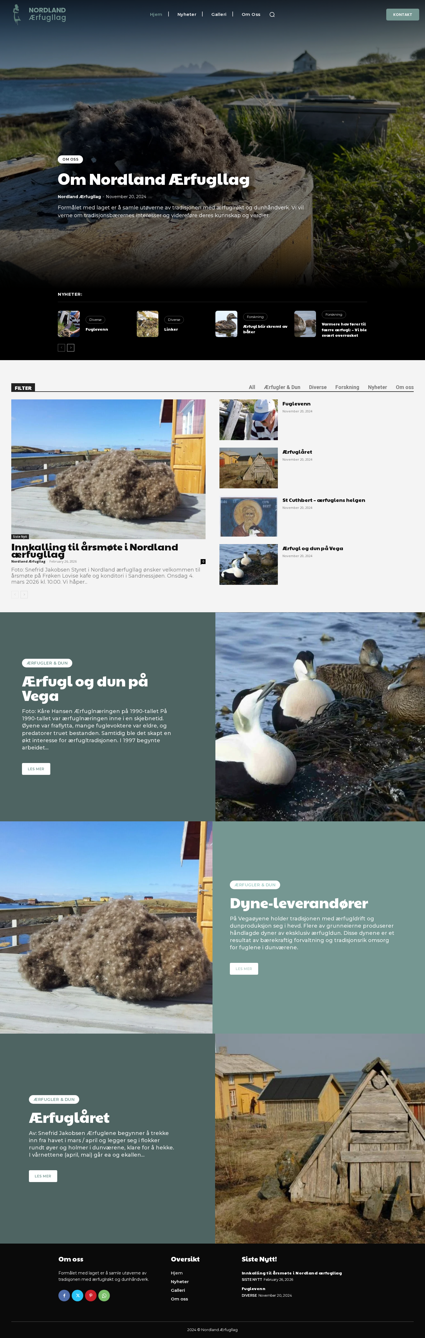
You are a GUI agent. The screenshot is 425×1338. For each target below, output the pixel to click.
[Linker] (148, 324)
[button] (272, 14)
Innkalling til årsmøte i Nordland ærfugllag (94, 550)
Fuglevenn (97, 329)
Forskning (255, 317)
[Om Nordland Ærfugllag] (212, 144)
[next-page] (70, 347)
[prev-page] (61, 347)
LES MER (36, 769)
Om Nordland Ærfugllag (154, 178)
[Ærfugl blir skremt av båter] (226, 324)
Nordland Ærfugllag (79, 196)
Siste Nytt (20, 537)
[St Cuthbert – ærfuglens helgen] (248, 516)
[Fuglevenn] (69, 324)
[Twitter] (77, 1295)
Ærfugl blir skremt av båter (265, 329)
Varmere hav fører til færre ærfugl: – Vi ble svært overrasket (344, 329)
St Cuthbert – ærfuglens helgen (323, 499)
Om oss (70, 159)
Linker (171, 329)
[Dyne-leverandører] (106, 927)
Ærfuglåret (297, 451)
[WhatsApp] (104, 1295)
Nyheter (377, 387)
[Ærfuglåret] (248, 468)
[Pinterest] (91, 1295)
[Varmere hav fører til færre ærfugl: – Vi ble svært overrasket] (305, 324)
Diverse (95, 319)
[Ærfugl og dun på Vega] (248, 564)
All (252, 387)
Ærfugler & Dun (282, 387)
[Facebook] (64, 1295)
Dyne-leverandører (299, 902)
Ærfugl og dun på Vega (312, 548)
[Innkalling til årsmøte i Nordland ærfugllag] (108, 469)
